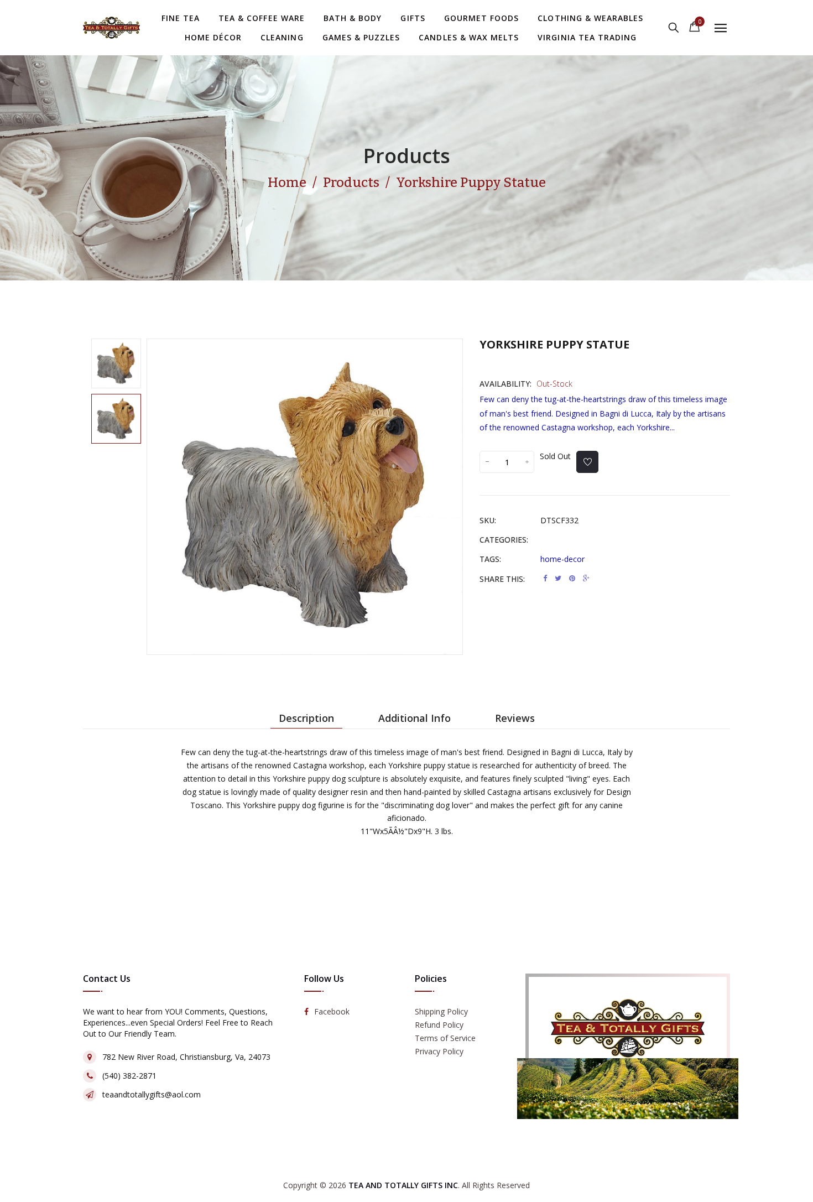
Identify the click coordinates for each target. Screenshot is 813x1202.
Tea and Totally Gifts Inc (403, 1185)
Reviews (515, 718)
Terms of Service (445, 1038)
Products (406, 155)
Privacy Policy (439, 1051)
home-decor (562, 559)
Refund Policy (439, 1024)
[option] (116, 363)
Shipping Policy (441, 1011)
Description (306, 718)
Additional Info (414, 718)
